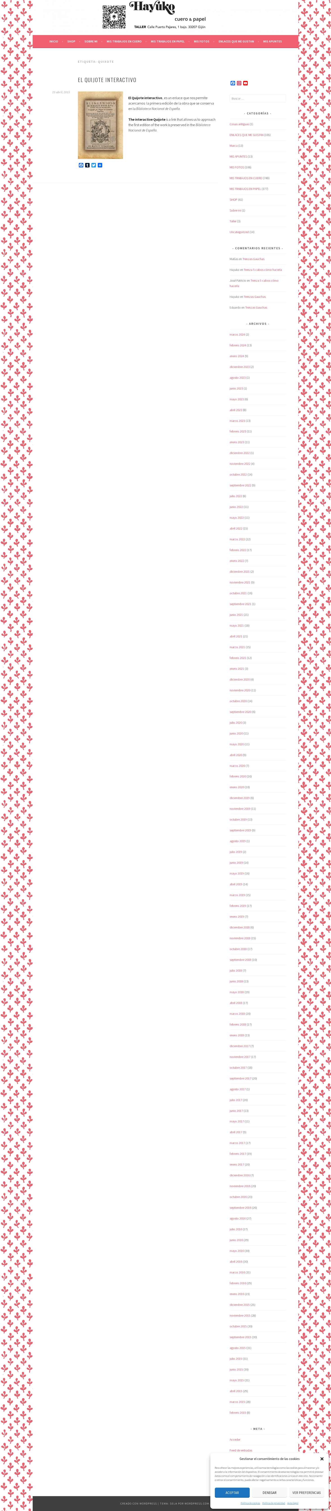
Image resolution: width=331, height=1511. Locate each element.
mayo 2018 (237, 992)
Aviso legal (292, 1503)
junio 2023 (236, 388)
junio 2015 (236, 1369)
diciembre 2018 (240, 927)
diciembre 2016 (240, 1175)
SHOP (71, 41)
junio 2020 (236, 733)
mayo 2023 (237, 399)
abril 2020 (236, 755)
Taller (233, 221)
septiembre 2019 (240, 830)
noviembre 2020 (240, 690)
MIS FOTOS (201, 41)
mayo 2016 (237, 1251)
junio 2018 (236, 981)
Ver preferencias (306, 1493)
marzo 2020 (237, 766)
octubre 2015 (238, 1326)
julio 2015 (236, 1359)
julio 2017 (236, 1100)
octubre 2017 (238, 1068)
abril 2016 (236, 1262)
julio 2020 (236, 723)
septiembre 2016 (240, 1208)
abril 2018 (236, 1003)
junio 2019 (236, 863)
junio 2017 (236, 1111)
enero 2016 (237, 1294)
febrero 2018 (238, 1024)
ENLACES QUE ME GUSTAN (236, 41)
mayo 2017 (237, 1121)
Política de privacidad (273, 1503)
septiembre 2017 (240, 1078)
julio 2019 (236, 852)
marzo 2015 (237, 1402)
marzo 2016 (237, 1272)
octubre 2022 (238, 474)
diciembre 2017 (240, 1046)
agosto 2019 (238, 841)
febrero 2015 (238, 1413)
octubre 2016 (238, 1197)
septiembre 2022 (240, 485)
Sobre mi (90, 41)
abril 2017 (236, 1132)
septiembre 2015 (240, 1337)
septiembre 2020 (240, 712)
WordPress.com (197, 1503)
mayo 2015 (237, 1380)
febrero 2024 (238, 345)
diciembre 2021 (240, 572)
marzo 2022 (237, 539)
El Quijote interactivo (107, 80)
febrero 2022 (238, 550)
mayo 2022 (237, 518)
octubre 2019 (238, 819)
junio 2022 (236, 507)
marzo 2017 (237, 1143)
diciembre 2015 (240, 1305)
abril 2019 (236, 884)
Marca (234, 146)
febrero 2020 (238, 776)
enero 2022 (237, 561)
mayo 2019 (237, 873)
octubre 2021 (238, 593)
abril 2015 (236, 1391)
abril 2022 (236, 528)
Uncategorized (239, 232)
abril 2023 (236, 410)
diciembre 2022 (240, 453)
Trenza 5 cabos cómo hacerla (263, 270)
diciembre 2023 (240, 367)
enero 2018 (237, 1035)
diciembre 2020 (240, 679)
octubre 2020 (238, 701)
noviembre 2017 (240, 1057)
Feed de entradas (241, 1450)
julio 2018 (236, 970)
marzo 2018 (237, 1014)
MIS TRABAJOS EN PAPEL (168, 41)
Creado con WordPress (138, 1503)
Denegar (270, 1493)
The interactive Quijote (146, 119)
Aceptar (232, 1493)
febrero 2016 (238, 1283)
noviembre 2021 (240, 582)
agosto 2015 (238, 1348)
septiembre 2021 (240, 604)
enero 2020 (237, 787)
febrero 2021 (238, 658)
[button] (322, 1459)
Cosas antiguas (239, 124)
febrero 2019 (238, 906)
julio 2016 (236, 1229)
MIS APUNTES (272, 41)
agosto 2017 (238, 1089)
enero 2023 (237, 442)
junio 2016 (236, 1240)
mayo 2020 (237, 744)
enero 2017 (237, 1164)
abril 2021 (236, 636)
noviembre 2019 (240, 809)
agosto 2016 (238, 1218)
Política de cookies (250, 1503)
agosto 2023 (238, 378)
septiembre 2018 (240, 960)
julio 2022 (236, 496)
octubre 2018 (238, 949)
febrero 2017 (238, 1154)
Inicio (53, 41)
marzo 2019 (237, 895)
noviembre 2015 (240, 1315)
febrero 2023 (238, 431)
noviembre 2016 (240, 1186)
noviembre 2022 (240, 464)
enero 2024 (237, 356)
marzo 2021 (237, 647)
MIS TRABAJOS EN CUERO (124, 41)
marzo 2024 (237, 334)
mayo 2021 (237, 625)
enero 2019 (237, 917)
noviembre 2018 (240, 938)
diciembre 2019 (240, 798)
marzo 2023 (237, 421)
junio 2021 (236, 615)
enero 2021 (237, 669)
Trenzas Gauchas (253, 259)
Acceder (235, 1440)
